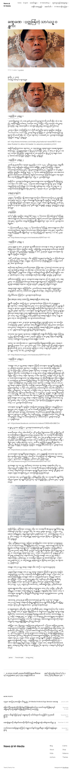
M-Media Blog (44, 3)
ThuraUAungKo (19, 657)
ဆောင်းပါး (48, 7)
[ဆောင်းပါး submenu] (52, 6)
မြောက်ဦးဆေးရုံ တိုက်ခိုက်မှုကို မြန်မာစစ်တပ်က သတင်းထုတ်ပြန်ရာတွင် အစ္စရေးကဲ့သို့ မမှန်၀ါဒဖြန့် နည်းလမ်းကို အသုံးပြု (29, 708)
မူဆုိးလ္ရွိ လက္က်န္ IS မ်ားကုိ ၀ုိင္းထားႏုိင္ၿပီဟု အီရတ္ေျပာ (55, 674)
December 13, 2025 (65, 708)
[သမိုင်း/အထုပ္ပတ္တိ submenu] (42, 6)
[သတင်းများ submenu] (37, 2)
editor (15, 70)
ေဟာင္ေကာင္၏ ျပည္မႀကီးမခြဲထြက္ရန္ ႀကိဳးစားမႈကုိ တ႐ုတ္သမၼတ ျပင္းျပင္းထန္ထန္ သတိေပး (22, 674)
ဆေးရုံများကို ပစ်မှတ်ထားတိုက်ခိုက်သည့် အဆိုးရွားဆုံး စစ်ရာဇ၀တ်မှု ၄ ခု (30, 722)
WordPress (65, 767)
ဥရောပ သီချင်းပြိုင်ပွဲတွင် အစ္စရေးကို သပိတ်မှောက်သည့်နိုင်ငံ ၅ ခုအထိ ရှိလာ (29, 716)
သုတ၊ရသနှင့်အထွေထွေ (59, 3)
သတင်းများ (33, 3)
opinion (11, 657)
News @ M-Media (7, 4)
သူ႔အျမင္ (21, 70)
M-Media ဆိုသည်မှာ (60, 7)
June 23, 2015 (64, 701)
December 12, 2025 (63, 722)
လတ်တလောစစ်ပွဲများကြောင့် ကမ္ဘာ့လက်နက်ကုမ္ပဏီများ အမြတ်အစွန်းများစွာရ (30, 729)
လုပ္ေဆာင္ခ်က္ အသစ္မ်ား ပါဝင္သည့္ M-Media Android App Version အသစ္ (31, 702)
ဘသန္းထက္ (29, 657)
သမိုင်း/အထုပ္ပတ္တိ (36, 7)
